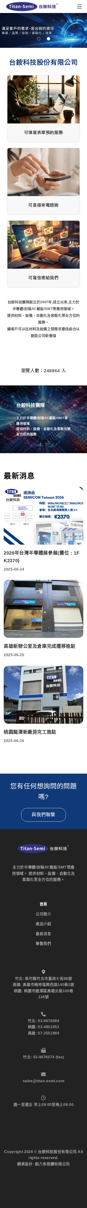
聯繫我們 (43, 944)
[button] (38, 38)
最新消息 (43, 934)
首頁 (43, 904)
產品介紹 (43, 924)
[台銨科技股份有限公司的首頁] (32, 6)
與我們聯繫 (43, 814)
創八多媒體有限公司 (52, 1164)
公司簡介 (43, 914)
